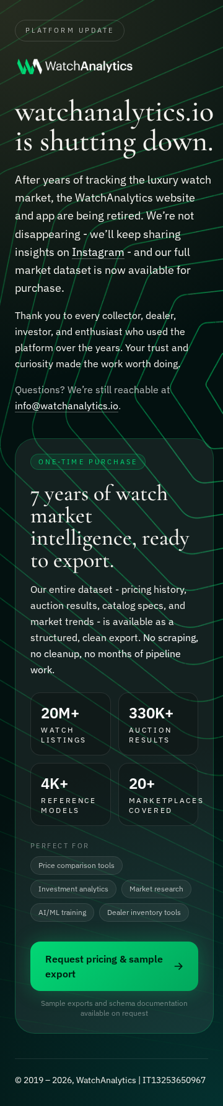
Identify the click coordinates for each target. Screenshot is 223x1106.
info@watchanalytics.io (66, 405)
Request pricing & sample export (104, 966)
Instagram (98, 252)
